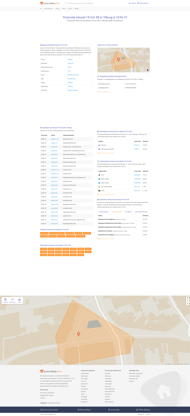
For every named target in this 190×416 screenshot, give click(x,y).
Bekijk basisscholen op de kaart (106, 238)
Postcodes (143, 3)
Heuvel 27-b (55, 174)
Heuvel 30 (54, 185)
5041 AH (137, 190)
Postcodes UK (133, 379)
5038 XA (66, 255)
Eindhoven (84, 384)
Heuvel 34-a (55, 204)
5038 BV (66, 252)
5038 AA (66, 249)
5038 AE (51, 255)
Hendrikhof (44, 236)
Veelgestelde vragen (46, 395)
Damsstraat (61, 236)
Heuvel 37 (54, 220)
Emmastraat (52, 236)
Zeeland (107, 399)
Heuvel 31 (54, 189)
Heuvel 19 (54, 143)
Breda (83, 394)
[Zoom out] (187, 300)
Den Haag (84, 379)
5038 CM (58, 252)
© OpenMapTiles (168, 364)
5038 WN (137, 179)
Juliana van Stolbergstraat (57, 233)
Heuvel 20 (54, 147)
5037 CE (137, 149)
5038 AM (50, 249)
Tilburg (70, 82)
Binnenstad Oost (73, 75)
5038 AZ (73, 252)
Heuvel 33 (54, 200)
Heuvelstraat (69, 233)
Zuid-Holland (109, 402)
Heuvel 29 (54, 181)
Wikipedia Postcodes (135, 373)
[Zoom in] (187, 298)
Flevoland (108, 376)
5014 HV (137, 187)
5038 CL (43, 252)
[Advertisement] (95, 30)
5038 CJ (73, 249)
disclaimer (141, 414)
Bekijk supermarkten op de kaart (106, 194)
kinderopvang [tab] (103, 212)
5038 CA (137, 145)
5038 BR (88, 252)
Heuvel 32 (54, 197)
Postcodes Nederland (47, 393)
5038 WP (73, 255)
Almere (83, 391)
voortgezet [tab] (128, 212)
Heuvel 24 (54, 158)
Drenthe (107, 373)
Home (133, 3)
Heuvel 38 (54, 224)
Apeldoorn (84, 402)
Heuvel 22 (54, 154)
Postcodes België (134, 376)
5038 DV (80, 249)
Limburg (107, 386)
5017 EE (80, 255)
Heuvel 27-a (55, 170)
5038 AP (88, 249)
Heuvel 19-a (55, 139)
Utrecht (83, 381)
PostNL (131, 381)
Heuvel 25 (54, 162)
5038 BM (58, 255)
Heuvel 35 (54, 212)
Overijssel (108, 394)
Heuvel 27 (54, 177)
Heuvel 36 (54, 216)
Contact (42, 398)
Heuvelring (78, 233)
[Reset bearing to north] (187, 303)
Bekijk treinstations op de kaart (106, 153)
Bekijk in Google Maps (104, 91)
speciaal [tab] (141, 212)
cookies (147, 414)
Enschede (84, 399)
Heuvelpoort (86, 233)
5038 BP (43, 255)
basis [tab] (117, 212)
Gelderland (108, 381)
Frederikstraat (70, 236)
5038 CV (80, 252)
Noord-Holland (110, 391)
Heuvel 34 (54, 208)
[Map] (123, 60)
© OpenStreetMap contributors (181, 364)
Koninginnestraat (54, 403)
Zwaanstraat (44, 233)
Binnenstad (71, 79)
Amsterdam (85, 373)
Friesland (108, 379)
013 (69, 71)
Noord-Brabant (73, 90)
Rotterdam (84, 376)
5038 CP (121, 17)
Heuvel (70, 59)
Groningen (84, 389)
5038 (69, 67)
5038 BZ (43, 249)
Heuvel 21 (54, 151)
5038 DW (58, 249)
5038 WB (50, 252)
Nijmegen (84, 397)
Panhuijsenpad (80, 236)
